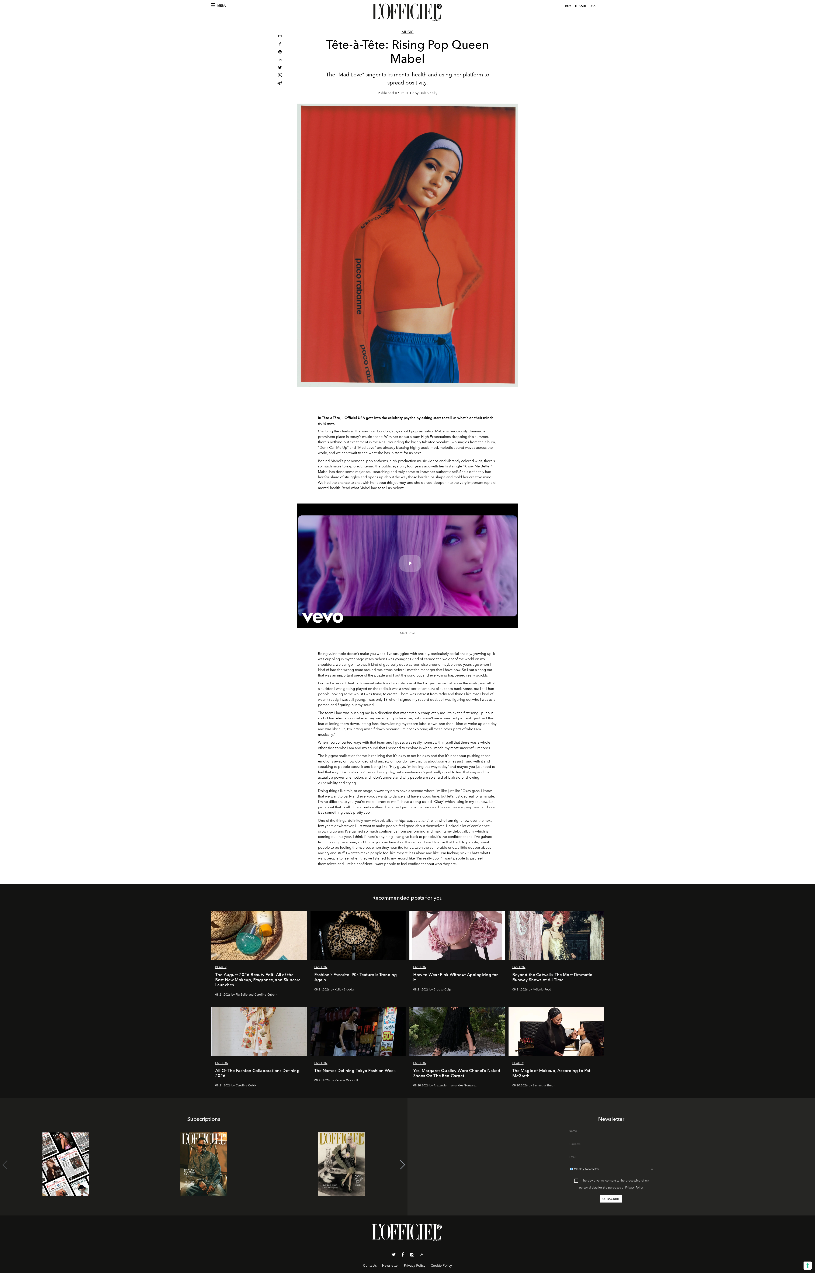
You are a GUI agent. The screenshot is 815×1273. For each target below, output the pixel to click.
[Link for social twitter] (393, 1255)
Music (408, 32)
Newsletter (390, 1265)
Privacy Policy (634, 1187)
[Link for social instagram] (412, 1255)
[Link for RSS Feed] (421, 1255)
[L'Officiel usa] (407, 12)
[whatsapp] (280, 76)
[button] (402, 1165)
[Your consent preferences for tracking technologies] (808, 1266)
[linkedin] (280, 60)
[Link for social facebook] (403, 1255)
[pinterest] (280, 52)
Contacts (370, 1265)
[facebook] (280, 44)
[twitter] (280, 68)
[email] (280, 37)
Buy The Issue (576, 6)
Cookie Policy (441, 1265)
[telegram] (280, 84)
